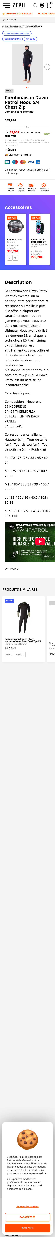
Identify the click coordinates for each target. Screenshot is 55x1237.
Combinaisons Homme (32, 26)
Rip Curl (30, 38)
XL (15, 257)
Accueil (5, 26)
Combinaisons (16, 26)
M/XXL (9, 654)
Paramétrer (27, 1217)
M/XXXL (20, 654)
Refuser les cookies (27, 1206)
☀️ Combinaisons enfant (17, 13)
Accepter (27, 1228)
